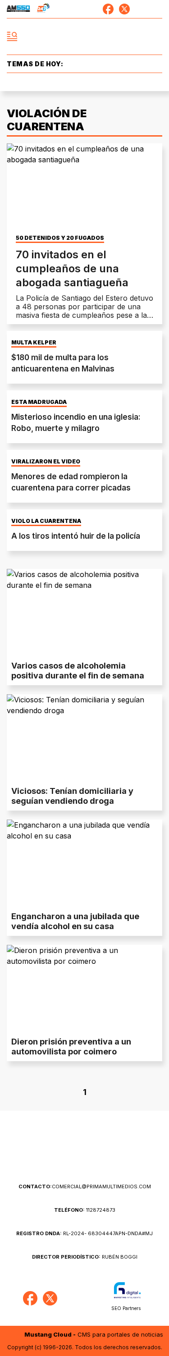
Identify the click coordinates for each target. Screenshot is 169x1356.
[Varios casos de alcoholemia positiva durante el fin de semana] (84, 612)
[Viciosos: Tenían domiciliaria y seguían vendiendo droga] (84, 738)
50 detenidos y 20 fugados (60, 238)
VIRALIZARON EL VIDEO (45, 461)
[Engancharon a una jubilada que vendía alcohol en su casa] (84, 863)
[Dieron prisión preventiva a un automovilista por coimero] (84, 988)
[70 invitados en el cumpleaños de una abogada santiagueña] (84, 187)
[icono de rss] (156, 9)
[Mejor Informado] (84, 36)
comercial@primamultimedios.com (84, 1186)
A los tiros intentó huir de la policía (75, 536)
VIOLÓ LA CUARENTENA (46, 521)
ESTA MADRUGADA (39, 402)
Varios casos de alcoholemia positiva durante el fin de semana (77, 670)
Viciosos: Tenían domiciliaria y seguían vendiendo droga (72, 796)
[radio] (18, 9)
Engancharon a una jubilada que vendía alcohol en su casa (75, 921)
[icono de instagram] (140, 9)
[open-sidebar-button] (12, 36)
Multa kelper (33, 342)
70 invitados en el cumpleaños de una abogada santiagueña (72, 268)
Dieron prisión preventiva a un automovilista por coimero (71, 1046)
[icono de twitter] (124, 9)
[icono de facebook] (108, 9)
